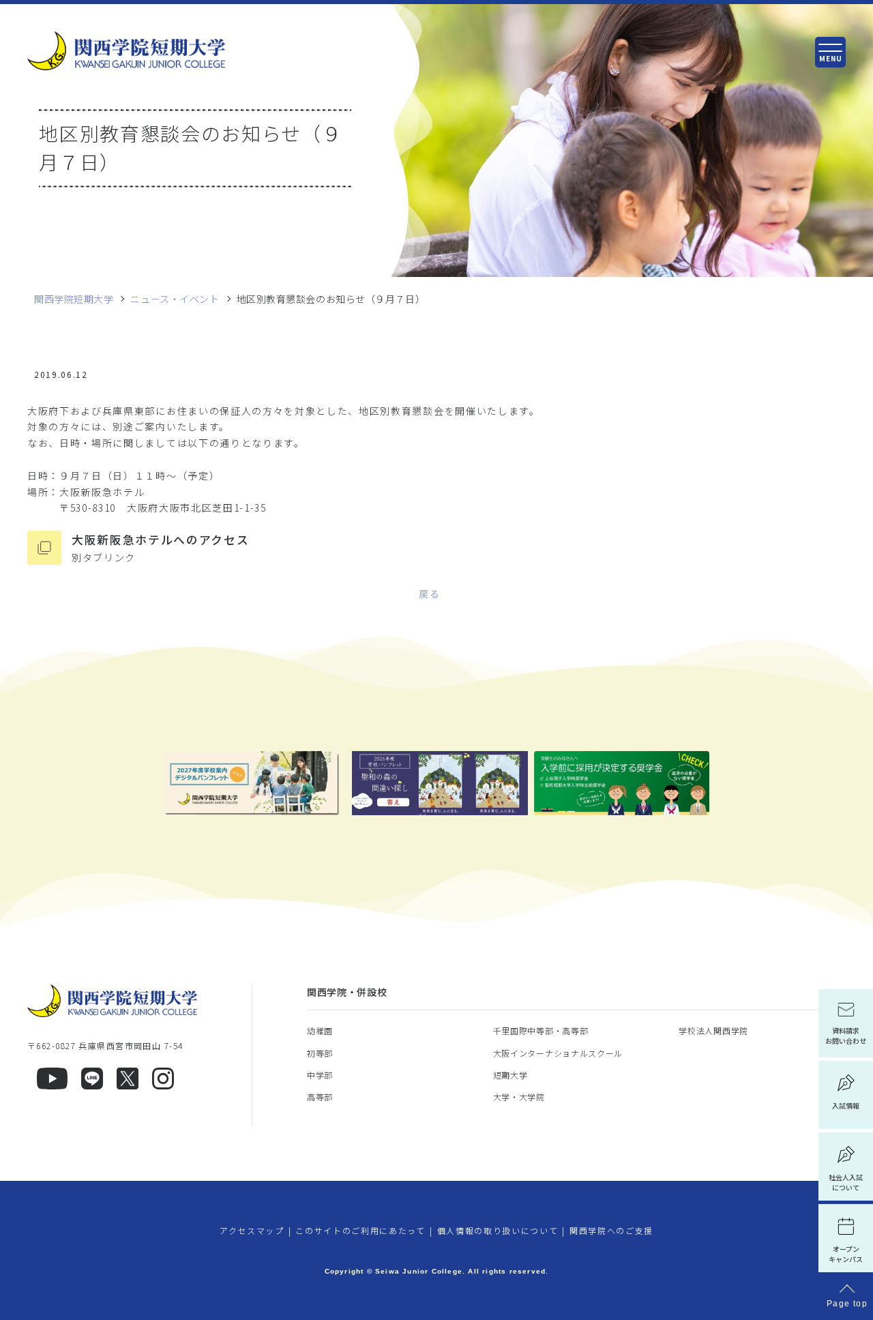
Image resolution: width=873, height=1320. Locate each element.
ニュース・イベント (174, 299)
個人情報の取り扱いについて (498, 1230)
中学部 (320, 1075)
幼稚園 (320, 1030)
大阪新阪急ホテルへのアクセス (161, 547)
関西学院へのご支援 (611, 1230)
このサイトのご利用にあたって (360, 1230)
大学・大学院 (519, 1096)
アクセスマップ (252, 1230)
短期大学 (510, 1075)
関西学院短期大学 (73, 299)
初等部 (320, 1053)
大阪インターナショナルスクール (558, 1053)
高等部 (320, 1096)
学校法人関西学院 (713, 1030)
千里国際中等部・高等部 (541, 1030)
